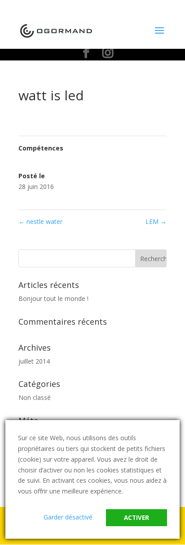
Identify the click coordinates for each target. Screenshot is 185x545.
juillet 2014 (34, 361)
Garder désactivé (68, 517)
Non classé (34, 397)
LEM (156, 221)
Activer (136, 518)
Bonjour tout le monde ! (53, 298)
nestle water (40, 221)
